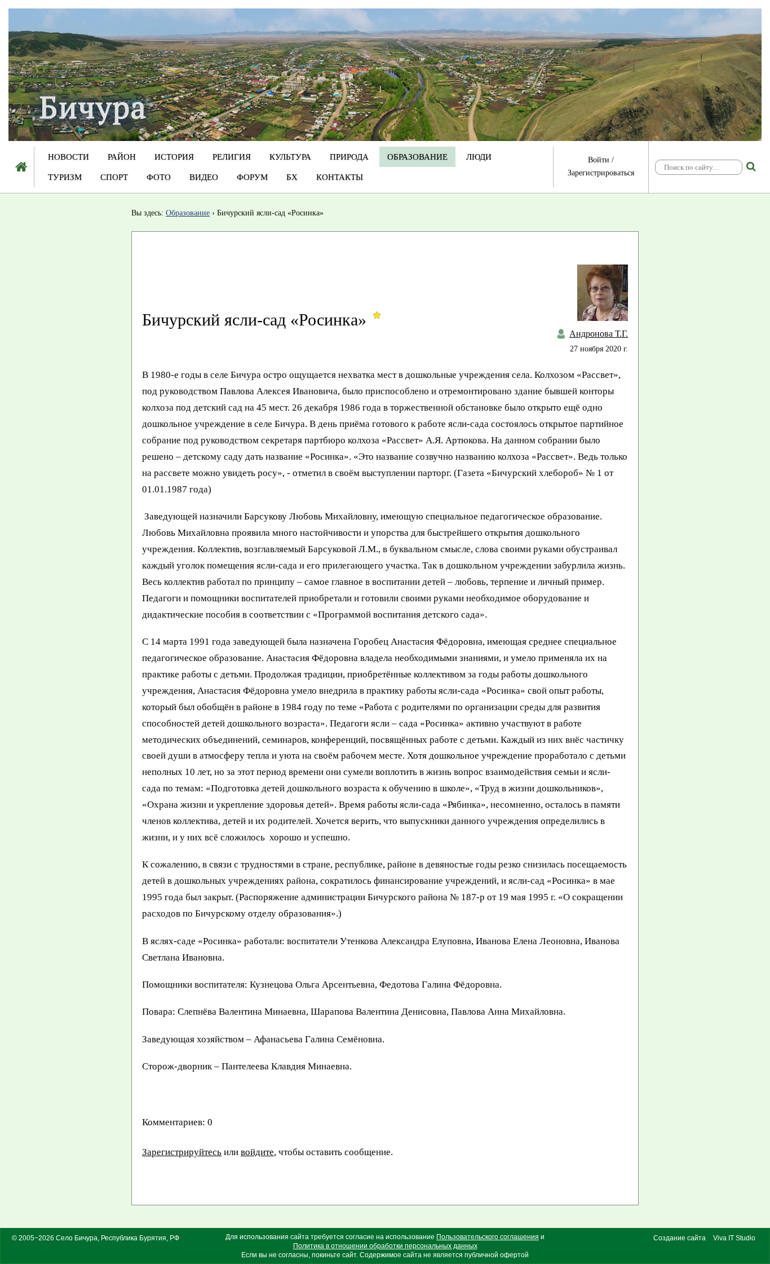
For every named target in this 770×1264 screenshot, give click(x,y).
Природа (349, 156)
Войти (598, 160)
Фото (159, 177)
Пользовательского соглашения (487, 1237)
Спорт (114, 177)
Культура (290, 156)
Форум (252, 177)
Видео (203, 177)
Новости (68, 156)
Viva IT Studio (734, 1238)
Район (122, 156)
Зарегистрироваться (601, 173)
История (174, 156)
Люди (479, 156)
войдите (257, 1152)
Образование (417, 156)
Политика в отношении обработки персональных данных (385, 1246)
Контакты (339, 177)
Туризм (65, 177)
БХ (292, 177)
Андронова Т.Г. (598, 333)
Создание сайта (679, 1238)
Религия (232, 156)
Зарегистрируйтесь (182, 1152)
